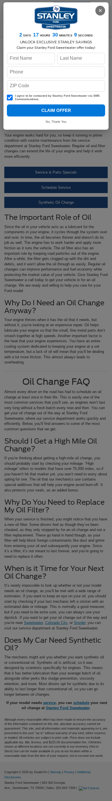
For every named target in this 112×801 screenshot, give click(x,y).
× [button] (100, 10)
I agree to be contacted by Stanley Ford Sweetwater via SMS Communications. (57, 97)
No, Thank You (56, 121)
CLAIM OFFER (56, 110)
